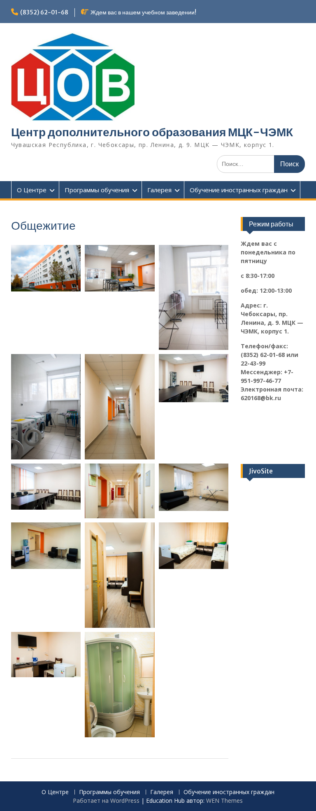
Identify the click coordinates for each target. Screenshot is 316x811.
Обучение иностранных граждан (239, 190)
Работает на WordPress (106, 800)
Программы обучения (97, 190)
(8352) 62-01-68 (44, 12)
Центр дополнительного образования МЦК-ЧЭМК (152, 132)
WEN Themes (224, 800)
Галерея (159, 190)
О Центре (31, 190)
